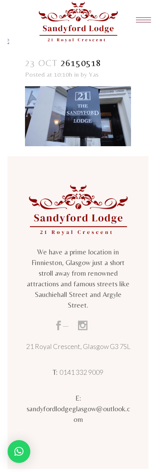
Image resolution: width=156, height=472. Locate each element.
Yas (93, 74)
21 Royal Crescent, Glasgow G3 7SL (78, 346)
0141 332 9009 (81, 372)
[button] (19, 451)
